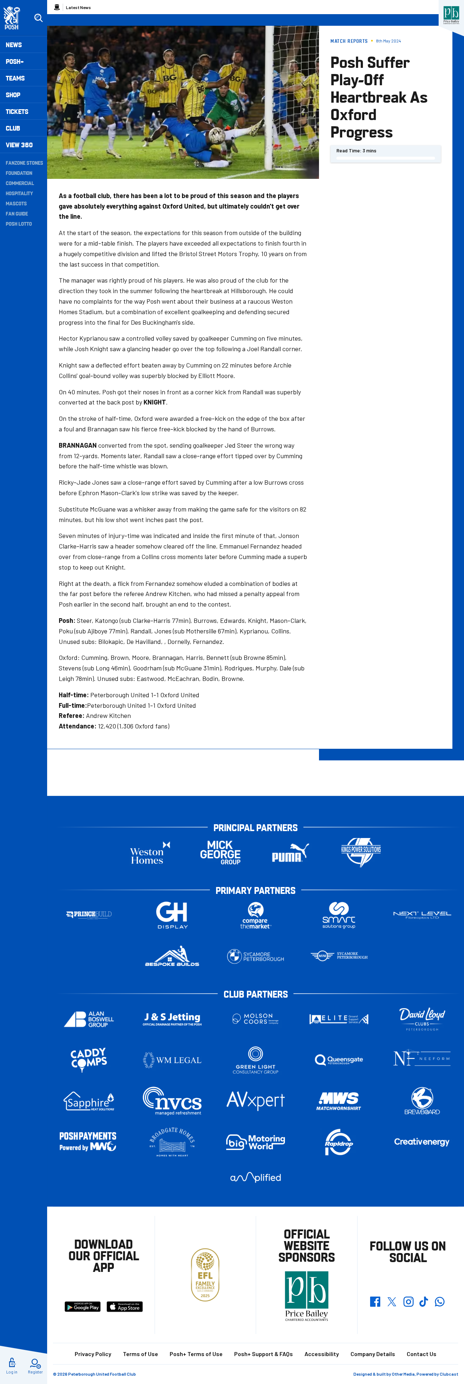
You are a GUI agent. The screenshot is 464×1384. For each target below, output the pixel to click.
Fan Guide (17, 213)
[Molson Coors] (255, 1019)
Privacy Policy (93, 1353)
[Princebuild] (88, 915)
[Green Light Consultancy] (255, 1060)
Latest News (78, 7)
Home (57, 7)
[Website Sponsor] (451, 15)
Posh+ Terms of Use (196, 1353)
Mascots (16, 203)
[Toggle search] (38, 18)
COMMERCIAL (20, 182)
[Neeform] (422, 1060)
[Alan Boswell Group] (88, 1019)
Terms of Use (140, 1353)
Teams (15, 77)
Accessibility (321, 1353)
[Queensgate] (339, 1060)
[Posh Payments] (88, 1142)
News (14, 44)
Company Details (373, 1353)
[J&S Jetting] (172, 1019)
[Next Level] (422, 915)
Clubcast (449, 1373)
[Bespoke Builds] (172, 956)
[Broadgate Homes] (172, 1142)
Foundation (19, 172)
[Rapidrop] (339, 1142)
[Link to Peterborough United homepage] (15, 18)
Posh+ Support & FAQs (263, 1353)
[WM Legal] (172, 1060)
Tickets (17, 111)
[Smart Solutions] (339, 915)
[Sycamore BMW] (255, 956)
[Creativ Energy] (422, 1142)
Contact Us (421, 1353)
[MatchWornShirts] (339, 1101)
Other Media (403, 1373)
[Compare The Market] (255, 915)
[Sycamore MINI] (339, 956)
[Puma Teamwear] (290, 852)
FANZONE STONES (24, 162)
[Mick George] (220, 852)
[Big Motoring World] (255, 1142)
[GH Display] (172, 915)
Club (13, 127)
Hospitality (19, 193)
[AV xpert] (255, 1101)
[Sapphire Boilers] (88, 1101)
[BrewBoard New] (422, 1101)
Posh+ (15, 61)
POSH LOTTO (19, 223)
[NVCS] (172, 1101)
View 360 (19, 144)
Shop (13, 94)
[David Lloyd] (422, 1019)
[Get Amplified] (255, 1177)
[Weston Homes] (150, 852)
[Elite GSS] (339, 1019)
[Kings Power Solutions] (361, 852)
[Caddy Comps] (88, 1060)
